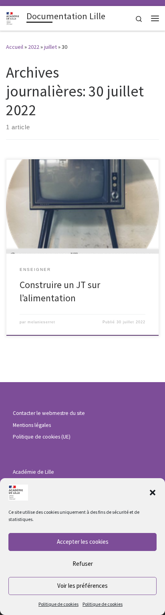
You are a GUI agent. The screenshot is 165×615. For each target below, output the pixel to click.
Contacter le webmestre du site (49, 413)
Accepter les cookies (83, 541)
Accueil (14, 46)
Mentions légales (32, 425)
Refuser (82, 563)
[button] (153, 493)
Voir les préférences (82, 585)
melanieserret (41, 322)
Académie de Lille (33, 472)
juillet (50, 46)
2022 (33, 46)
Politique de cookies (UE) (41, 436)
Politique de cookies (58, 604)
